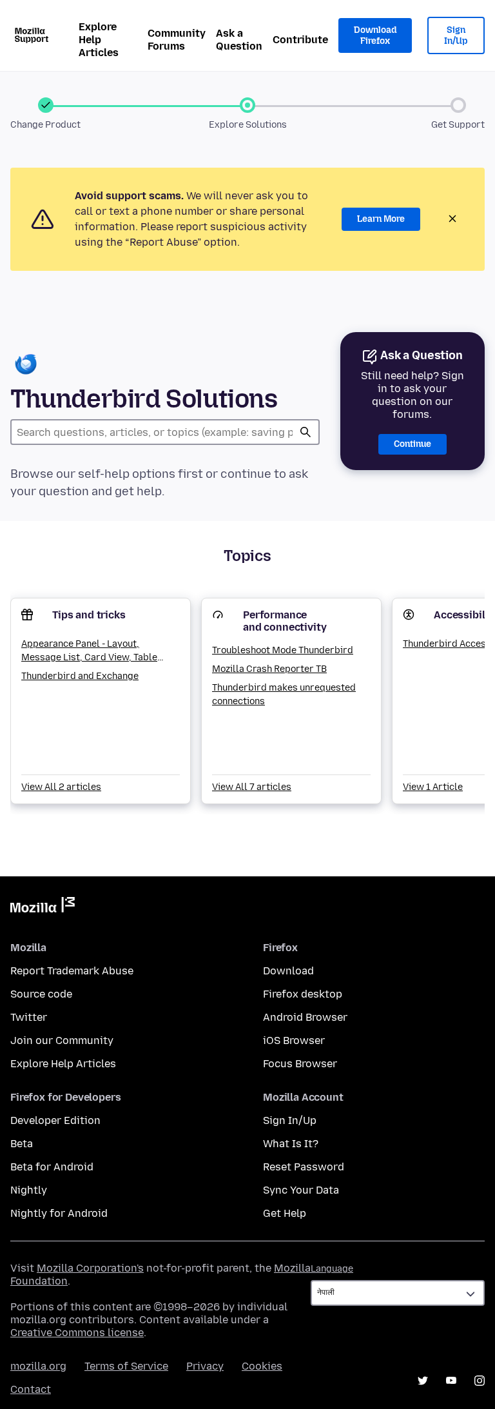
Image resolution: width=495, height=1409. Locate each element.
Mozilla (42, 907)
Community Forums (177, 39)
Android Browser (305, 1017)
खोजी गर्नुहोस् (305, 432)
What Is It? (290, 1144)
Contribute (300, 40)
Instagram (479, 1380)
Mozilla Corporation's (90, 1268)
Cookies (262, 1366)
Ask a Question (239, 39)
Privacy (205, 1366)
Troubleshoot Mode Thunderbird (282, 650)
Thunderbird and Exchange (80, 676)
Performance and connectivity (284, 621)
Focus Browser (300, 1064)
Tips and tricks (89, 615)
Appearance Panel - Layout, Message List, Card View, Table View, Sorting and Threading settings (89, 651)
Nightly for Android (59, 1213)
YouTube (451, 1380)
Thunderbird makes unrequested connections (284, 694)
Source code (41, 994)
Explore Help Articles (99, 40)
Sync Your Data (301, 1190)
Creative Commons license (77, 1332)
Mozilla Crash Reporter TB (269, 669)
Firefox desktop (302, 994)
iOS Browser (294, 1040)
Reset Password (303, 1167)
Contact (30, 1389)
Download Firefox (375, 36)
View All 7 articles (251, 787)
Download (288, 971)
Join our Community (61, 1040)
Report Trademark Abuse (71, 971)
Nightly (28, 1190)
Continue (412, 443)
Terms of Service (126, 1366)
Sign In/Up (456, 36)
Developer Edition (55, 1120)
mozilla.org (38, 1366)
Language (332, 1268)
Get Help (284, 1213)
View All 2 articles (61, 787)
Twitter (28, 1017)
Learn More (381, 218)
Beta (21, 1144)
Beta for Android (51, 1167)
